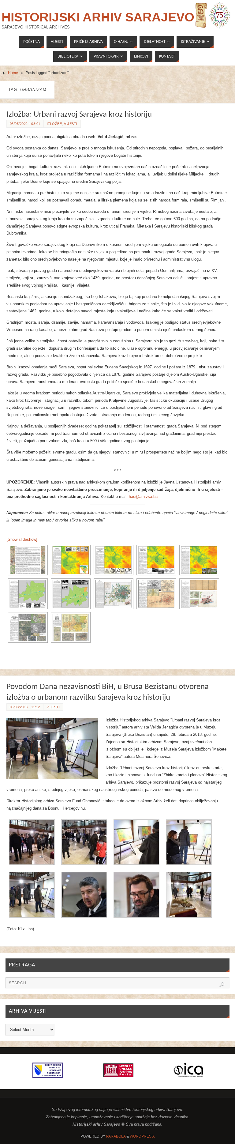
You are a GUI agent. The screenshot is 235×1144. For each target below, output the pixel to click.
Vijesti (70, 124)
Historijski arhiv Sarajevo (98, 17)
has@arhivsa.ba (143, 496)
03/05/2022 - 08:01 (25, 124)
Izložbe (54, 124)
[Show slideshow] (21, 539)
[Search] (222, 985)
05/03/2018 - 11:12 (25, 707)
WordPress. (142, 1136)
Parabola (115, 1136)
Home (13, 73)
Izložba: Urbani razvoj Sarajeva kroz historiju (79, 115)
